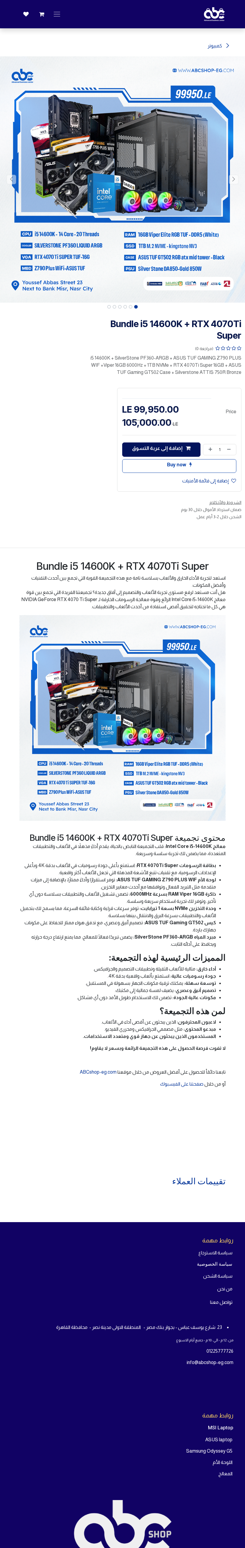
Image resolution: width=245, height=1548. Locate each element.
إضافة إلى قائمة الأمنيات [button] (205, 480)
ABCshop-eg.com (98, 1072)
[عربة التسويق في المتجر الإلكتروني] (41, 14)
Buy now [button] (177, 464)
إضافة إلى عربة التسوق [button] (157, 448)
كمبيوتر (215, 45)
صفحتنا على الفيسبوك (182, 1083)
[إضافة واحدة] (209, 449)
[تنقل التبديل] (56, 14)
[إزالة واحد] (230, 449)
